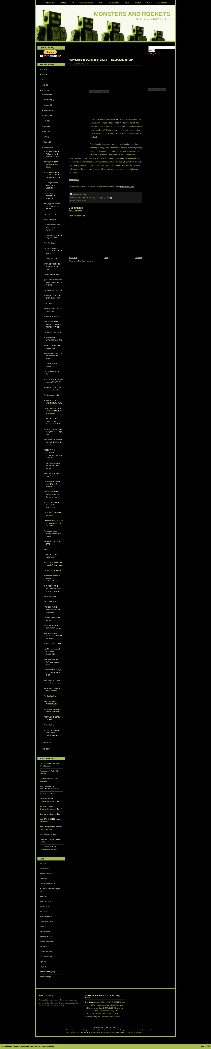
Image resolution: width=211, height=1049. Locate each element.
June (45, 126)
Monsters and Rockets (132, 14)
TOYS (127, 3)
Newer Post (73, 258)
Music (42, 911)
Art (41, 863)
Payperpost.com (46, 921)
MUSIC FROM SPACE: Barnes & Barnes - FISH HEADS (52, 504)
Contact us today (87, 1032)
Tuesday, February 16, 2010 (99, 198)
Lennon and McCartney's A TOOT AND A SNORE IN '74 (53, 672)
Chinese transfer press (52, 274)
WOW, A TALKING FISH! (52, 643)
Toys (41, 962)
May (45, 131)
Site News (43, 946)
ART (100, 3)
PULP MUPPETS (50, 214)
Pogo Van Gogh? (49, 243)
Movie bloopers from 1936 (53, 290)
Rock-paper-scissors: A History (51, 814)
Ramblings (43, 931)
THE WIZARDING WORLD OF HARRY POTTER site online (53, 523)
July (44, 121)
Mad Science (44, 901)
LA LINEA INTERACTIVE (52, 259)
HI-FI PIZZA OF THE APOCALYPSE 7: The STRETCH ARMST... (52, 588)
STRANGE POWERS (51, 316)
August (45, 115)
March (45, 142)
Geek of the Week (46, 884)
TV (73, 3)
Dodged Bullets (45, 873)
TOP (208, 1046)
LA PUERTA (48, 303)
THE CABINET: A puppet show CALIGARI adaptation (52, 484)
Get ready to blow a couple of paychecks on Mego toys (53, 431)
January (46, 742)
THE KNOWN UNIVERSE (53, 332)
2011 (43, 85)
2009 (43, 749)
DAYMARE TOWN (50, 596)
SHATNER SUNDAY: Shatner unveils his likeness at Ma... (51, 494)
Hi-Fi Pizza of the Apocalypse (50, 889)
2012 (43, 80)
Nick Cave (117, 119)
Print (41, 926)
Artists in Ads (44, 868)
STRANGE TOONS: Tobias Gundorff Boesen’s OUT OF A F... (53, 421)
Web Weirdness (45, 972)
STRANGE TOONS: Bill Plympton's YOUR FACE (52, 266)
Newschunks (44, 916)
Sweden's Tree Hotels (47, 794)
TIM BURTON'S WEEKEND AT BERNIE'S (50, 195)
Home (106, 258)
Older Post (138, 258)
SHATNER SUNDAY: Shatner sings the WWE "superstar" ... (53, 635)
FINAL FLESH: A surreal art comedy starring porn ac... (52, 465)
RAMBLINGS (162, 3)
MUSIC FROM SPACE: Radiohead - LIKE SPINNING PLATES (52, 154)
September (47, 110)
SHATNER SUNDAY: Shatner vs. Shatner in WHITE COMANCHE (52, 324)
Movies (42, 906)
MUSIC (149, 3)
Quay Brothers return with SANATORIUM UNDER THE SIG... (53, 282)
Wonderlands (44, 977)
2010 (43, 90)
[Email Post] (110, 198)
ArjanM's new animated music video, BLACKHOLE (52, 651)
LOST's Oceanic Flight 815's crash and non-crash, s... (52, 662)
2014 (43, 69)
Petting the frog (49, 725)
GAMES (138, 3)
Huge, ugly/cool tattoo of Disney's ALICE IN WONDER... (52, 206)
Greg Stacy (89, 1002)
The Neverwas (45, 956)
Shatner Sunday (45, 941)
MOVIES (63, 3)
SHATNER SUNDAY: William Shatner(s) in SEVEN (52, 164)
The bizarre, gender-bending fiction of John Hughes (52, 533)
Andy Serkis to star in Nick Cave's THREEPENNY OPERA (53, 442)
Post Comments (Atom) (86, 261)
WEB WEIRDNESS (86, 3)
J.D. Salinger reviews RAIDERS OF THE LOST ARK (51, 185)
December (47, 94)
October (46, 105)
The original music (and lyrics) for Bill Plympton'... (52, 227)
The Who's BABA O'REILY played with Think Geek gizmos (53, 250)
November (47, 100)
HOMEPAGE (49, 3)
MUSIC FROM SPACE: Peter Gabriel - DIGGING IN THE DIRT (53, 732)
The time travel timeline (52, 395)
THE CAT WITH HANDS (52, 570)
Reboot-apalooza (46, 936)
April (45, 137)
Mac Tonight (79, 165)
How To (42, 896)
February (46, 147)
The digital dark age (50, 696)
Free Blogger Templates (11, 1046)
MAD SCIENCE (113, 3)
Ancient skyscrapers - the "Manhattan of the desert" (53, 355)
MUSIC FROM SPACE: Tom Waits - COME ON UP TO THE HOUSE (53, 175)
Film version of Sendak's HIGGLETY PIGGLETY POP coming (53, 410)
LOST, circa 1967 (50, 602)
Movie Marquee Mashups (48, 834)
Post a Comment (75, 211)
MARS (46, 549)
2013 (43, 74)
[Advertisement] (102, 50)
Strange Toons (45, 951)
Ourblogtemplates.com (41, 1046)
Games (42, 878)
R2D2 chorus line (50, 219)
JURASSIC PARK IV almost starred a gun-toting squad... (52, 609)
